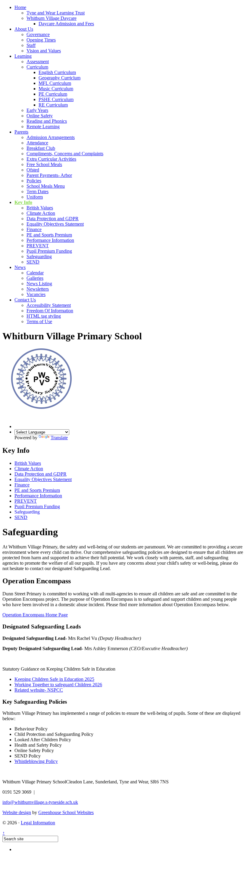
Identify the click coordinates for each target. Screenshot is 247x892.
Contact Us (25, 299)
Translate (59, 437)
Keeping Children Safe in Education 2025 (54, 679)
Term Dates (37, 191)
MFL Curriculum (55, 83)
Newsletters (38, 289)
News (20, 267)
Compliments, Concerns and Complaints (65, 153)
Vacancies (36, 294)
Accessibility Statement (49, 305)
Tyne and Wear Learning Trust (56, 12)
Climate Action (41, 213)
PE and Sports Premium (49, 234)
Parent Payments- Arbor (49, 175)
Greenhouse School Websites (66, 812)
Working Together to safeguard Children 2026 (58, 684)
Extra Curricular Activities (51, 159)
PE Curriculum (53, 94)
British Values (40, 207)
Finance (34, 229)
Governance (38, 34)
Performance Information (50, 240)
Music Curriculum (56, 88)
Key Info (23, 202)
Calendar (35, 272)
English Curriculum (57, 72)
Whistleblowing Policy (36, 761)
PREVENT (38, 245)
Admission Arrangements (51, 137)
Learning (23, 56)
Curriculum (37, 66)
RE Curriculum (53, 104)
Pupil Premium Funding (49, 251)
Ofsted (33, 169)
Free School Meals (44, 164)
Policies (34, 180)
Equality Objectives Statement (55, 224)
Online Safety (40, 115)
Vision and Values (44, 50)
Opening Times (41, 39)
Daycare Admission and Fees (66, 23)
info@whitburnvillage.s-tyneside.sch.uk (40, 802)
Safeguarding (39, 256)
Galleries (35, 278)
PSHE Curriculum (56, 99)
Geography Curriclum (59, 77)
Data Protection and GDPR (53, 218)
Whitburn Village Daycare (52, 18)
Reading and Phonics (47, 121)
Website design (16, 812)
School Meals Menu (46, 186)
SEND (33, 261)
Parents (21, 131)
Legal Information (38, 822)
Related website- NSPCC (38, 690)
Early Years (37, 110)
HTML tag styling (44, 316)
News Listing (39, 283)
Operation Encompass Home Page (35, 614)
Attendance (37, 142)
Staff (31, 45)
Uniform (35, 196)
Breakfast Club (41, 148)
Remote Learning (43, 126)
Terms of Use (39, 321)
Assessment (38, 61)
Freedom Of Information (50, 310)
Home (20, 7)
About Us (23, 29)
